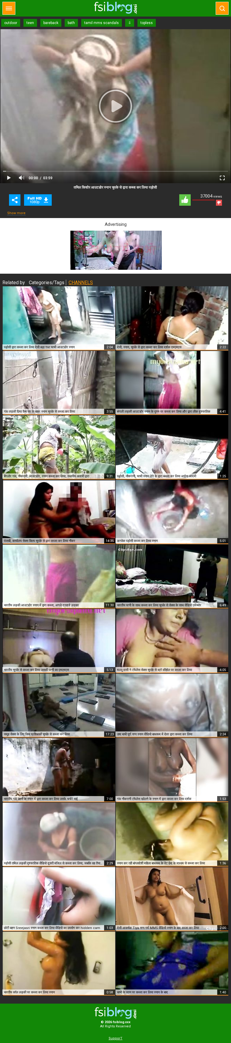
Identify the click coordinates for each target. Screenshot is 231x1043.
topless (146, 23)
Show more (16, 213)
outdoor (10, 23)
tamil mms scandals (101, 23)
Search (222, 8)
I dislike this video (219, 202)
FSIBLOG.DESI (115, 1013)
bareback (50, 23)
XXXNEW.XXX (115, 8)
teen (30, 23)
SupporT (115, 1038)
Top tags (8, 8)
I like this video (185, 200)
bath (71, 23)
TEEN (38, 200)
